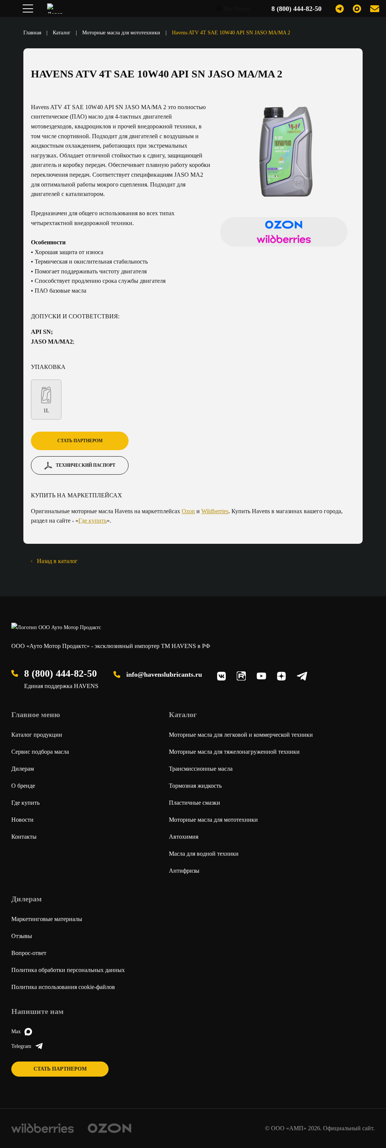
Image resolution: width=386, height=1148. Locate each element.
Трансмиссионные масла (201, 768)
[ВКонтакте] (221, 676)
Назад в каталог (57, 561)
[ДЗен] (281, 676)
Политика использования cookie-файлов (63, 987)
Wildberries (214, 511)
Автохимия (183, 836)
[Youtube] (261, 676)
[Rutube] (241, 675)
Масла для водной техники (204, 853)
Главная (33, 32)
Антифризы (184, 870)
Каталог (62, 32)
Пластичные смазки (194, 802)
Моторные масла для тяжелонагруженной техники (234, 751)
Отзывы (21, 936)
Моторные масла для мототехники (122, 32)
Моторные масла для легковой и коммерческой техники (241, 734)
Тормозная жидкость (195, 785)
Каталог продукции (36, 734)
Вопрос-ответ (28, 953)
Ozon (188, 511)
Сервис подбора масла (40, 751)
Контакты (24, 836)
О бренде (23, 785)
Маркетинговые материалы (46, 919)
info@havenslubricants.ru (164, 674)
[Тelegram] (302, 676)
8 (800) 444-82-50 (60, 673)
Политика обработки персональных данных (68, 970)
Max (16, 1031)
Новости (22, 819)
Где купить (92, 520)
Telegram (21, 1046)
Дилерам (22, 768)
